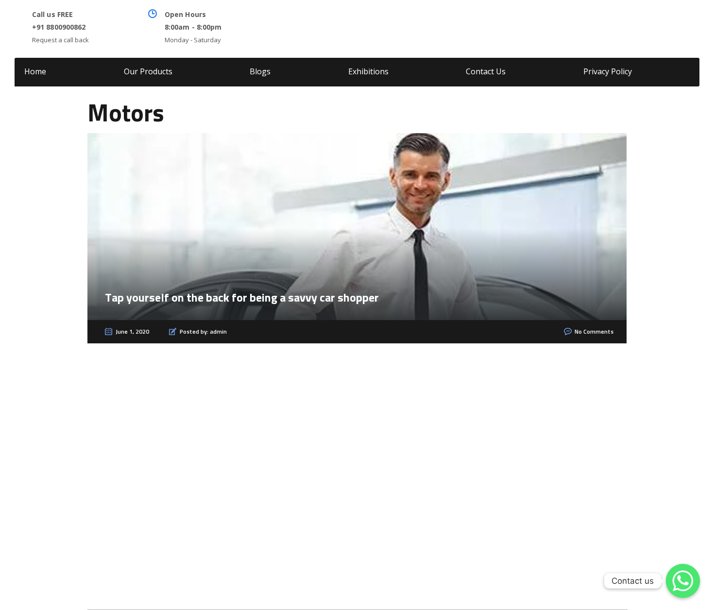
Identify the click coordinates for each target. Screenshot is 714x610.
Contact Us (486, 71)
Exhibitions (368, 71)
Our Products (148, 71)
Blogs (260, 71)
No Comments (594, 332)
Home (35, 71)
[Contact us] (683, 581)
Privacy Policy (607, 71)
